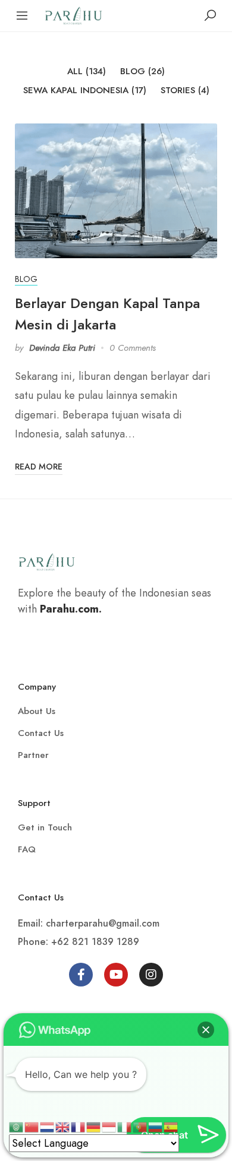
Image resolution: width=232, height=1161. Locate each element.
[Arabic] (16, 1126)
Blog (26, 279)
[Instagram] (151, 974)
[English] (63, 1126)
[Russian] (156, 1126)
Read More (38, 466)
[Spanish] (171, 1126)
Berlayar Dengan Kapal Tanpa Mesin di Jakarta (107, 314)
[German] (94, 1126)
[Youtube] (116, 974)
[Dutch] (47, 1126)
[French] (78, 1126)
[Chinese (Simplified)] (32, 1126)
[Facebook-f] (81, 974)
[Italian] (125, 1126)
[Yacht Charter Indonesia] (73, 14)
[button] (205, 1030)
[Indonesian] (109, 1126)
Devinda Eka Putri (62, 348)
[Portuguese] (140, 1126)
